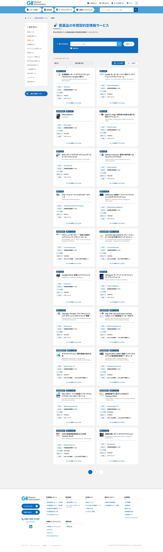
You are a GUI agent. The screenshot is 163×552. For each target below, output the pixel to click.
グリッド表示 (120, 63)
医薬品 (30, 40)
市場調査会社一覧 (52, 511)
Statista (49, 529)
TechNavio (67, 87)
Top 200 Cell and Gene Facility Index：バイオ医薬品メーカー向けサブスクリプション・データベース (120, 314)
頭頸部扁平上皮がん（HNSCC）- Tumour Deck (117, 395)
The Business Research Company (73, 206)
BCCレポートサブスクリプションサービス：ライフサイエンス (76, 156)
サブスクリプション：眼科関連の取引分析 (76, 355)
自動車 (30, 53)
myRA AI (50, 532)
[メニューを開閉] (136, 3)
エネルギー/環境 (33, 57)
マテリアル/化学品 (34, 48)
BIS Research (68, 326)
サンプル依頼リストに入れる (73, 103)
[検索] (119, 44)
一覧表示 (133, 63)
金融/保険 (31, 82)
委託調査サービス (72, 502)
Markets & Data (111, 127)
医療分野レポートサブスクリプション (119, 434)
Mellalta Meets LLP (113, 406)
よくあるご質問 (90, 511)
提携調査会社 (129, 511)
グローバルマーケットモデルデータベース (76, 196)
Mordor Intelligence (113, 85)
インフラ (31, 77)
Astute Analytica (112, 167)
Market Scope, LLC (69, 366)
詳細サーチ (129, 44)
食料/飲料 (31, 73)
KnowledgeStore (52, 536)
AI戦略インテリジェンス (54, 526)
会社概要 (128, 502)
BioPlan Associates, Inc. (114, 326)
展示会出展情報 (110, 502)
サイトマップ (24, 545)
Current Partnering (69, 247)
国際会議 (69, 526)
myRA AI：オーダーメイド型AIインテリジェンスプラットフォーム (120, 75)
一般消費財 (32, 69)
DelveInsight (67, 125)
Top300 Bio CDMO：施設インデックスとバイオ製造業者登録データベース (120, 355)
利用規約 (44, 545)
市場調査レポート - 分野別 (55, 502)
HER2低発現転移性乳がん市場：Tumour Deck (74, 435)
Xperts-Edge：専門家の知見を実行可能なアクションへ (120, 115)
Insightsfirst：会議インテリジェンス (76, 275)
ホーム (29, 18)
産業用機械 (32, 36)
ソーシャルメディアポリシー (55, 545)
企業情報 (127, 497)
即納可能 (75, 48)
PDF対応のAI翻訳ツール (93, 505)
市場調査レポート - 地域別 (55, 505)
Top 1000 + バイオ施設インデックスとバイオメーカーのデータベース (76, 395)
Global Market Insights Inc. (115, 207)
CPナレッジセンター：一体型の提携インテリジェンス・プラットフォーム (76, 236)
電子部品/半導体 (33, 61)
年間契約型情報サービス (41, 18)
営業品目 (128, 505)
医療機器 (31, 44)
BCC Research (68, 166)
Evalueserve (67, 284)
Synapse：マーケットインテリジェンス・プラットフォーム (119, 276)
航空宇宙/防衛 (33, 65)
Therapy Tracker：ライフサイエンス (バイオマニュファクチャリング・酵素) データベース (76, 314)
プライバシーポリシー (35, 545)
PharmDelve (67, 114)
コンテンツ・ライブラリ (131, 518)
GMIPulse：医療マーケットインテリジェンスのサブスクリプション (119, 196)
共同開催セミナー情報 (112, 505)
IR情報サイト (129, 514)
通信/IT (30, 32)
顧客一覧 (128, 508)
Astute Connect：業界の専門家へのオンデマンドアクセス (119, 156)
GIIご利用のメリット (52, 514)
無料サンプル (90, 502)
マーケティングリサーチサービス (73, 506)
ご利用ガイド (89, 497)
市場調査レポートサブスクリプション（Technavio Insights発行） (76, 75)
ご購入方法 (89, 508)
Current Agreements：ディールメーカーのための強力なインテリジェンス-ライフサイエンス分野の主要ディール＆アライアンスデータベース (120, 236)
